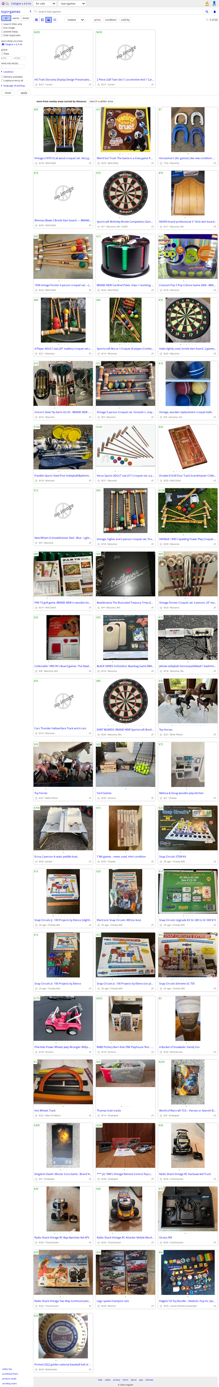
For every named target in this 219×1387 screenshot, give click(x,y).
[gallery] (49, 20)
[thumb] (42, 20)
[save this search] (215, 12)
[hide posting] (90, 84)
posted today (11, 31)
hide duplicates (12, 35)
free (6, 53)
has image (9, 27)
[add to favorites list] (36, 84)
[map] (55, 20)
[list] (36, 20)
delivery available (13, 76)
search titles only (13, 24)
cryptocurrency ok (13, 80)
